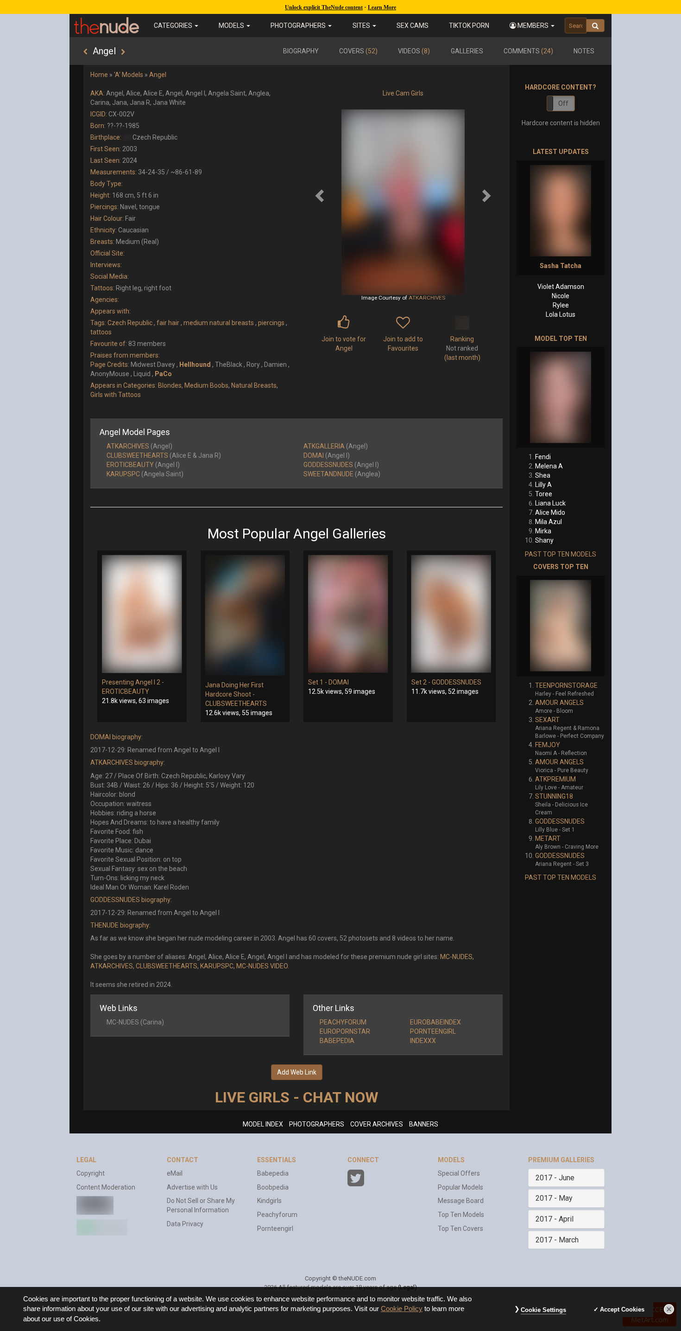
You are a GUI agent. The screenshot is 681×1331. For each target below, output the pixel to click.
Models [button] (232, 25)
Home (99, 74)
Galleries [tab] (467, 51)
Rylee (561, 305)
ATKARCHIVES (427, 297)
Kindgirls (269, 1200)
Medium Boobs (206, 385)
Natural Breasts (254, 385)
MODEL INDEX (263, 1124)
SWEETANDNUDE (328, 474)
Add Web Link (296, 1072)
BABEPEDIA (337, 1040)
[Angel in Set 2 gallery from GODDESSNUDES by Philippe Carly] (451, 614)
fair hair (168, 322)
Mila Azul (548, 521)
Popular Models (460, 1187)
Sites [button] (362, 25)
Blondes (170, 385)
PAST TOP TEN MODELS (560, 554)
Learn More (382, 7)
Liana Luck (550, 503)
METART (548, 838)
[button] (532, 25)
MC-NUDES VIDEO (262, 966)
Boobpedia (273, 1187)
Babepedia (273, 1173)
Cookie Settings (543, 1309)
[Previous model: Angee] (85, 52)
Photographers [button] (299, 25)
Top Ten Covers (460, 1228)
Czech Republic (129, 322)
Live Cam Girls (403, 93)
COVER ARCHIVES (376, 1124)
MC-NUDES (456, 956)
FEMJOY (547, 745)
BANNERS (423, 1124)
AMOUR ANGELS (559, 702)
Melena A (549, 466)
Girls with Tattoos (115, 394)
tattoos (101, 332)
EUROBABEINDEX (435, 1022)
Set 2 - (421, 682)
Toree (543, 494)
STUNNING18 (554, 796)
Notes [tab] (584, 51)
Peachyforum (277, 1214)
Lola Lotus (560, 314)
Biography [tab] (301, 51)
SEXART (547, 719)
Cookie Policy (401, 1308)
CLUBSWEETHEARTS (137, 455)
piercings (271, 322)
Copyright (90, 1173)
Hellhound (195, 364)
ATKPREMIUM (555, 779)
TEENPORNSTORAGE (566, 685)
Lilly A (543, 484)
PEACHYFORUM (343, 1022)
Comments (528, 51)
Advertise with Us (192, 1187)
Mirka (543, 531)
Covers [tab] (358, 51)
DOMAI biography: (116, 737)
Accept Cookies (622, 1309)
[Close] (669, 1309)
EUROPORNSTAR (345, 1031)
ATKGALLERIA (324, 446)
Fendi (543, 457)
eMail (175, 1173)
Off (563, 103)
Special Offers (459, 1173)
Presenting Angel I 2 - (133, 682)
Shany (544, 540)
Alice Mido (550, 512)
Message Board (461, 1200)
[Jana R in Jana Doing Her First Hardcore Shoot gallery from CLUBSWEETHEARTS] (245, 615)
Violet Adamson (560, 286)
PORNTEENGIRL (433, 1031)
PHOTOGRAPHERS (316, 1124)
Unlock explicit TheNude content (324, 7)
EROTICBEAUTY (130, 464)
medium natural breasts (218, 322)
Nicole (560, 296)
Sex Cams (413, 25)
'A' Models (128, 74)
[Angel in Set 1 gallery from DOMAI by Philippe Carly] (348, 614)
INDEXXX (423, 1040)
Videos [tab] (414, 51)
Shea (542, 475)
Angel (157, 74)
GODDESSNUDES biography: (131, 899)
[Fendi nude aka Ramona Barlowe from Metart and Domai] (560, 397)
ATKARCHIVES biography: (127, 762)
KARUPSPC (123, 474)
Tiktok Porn (469, 25)
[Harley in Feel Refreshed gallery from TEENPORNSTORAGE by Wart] (560, 626)
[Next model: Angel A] (123, 52)
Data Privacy (185, 1224)
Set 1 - (318, 682)
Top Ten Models (461, 1214)
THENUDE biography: (120, 925)
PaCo (163, 374)
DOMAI (313, 455)
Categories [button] (174, 25)
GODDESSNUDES (328, 464)
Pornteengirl (275, 1228)
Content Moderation (105, 1187)
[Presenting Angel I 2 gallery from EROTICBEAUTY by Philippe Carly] (142, 614)
